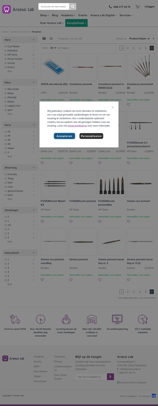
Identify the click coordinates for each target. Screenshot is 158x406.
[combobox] (53, 6)
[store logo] (18, 9)
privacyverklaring (77, 125)
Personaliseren (91, 136)
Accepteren (64, 136)
